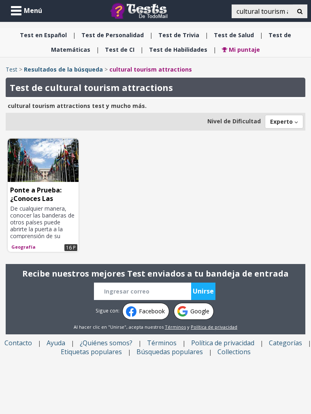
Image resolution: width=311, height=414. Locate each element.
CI (119, 49)
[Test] (140, 10)
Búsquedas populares (169, 351)
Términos (175, 327)
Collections (234, 351)
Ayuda (56, 342)
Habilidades (178, 49)
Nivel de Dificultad (234, 121)
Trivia (178, 35)
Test (11, 69)
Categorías (285, 342)
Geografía (23, 247)
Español (43, 35)
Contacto (18, 342)
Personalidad (112, 35)
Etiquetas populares (91, 351)
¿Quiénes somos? (106, 342)
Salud (234, 35)
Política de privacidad (214, 327)
